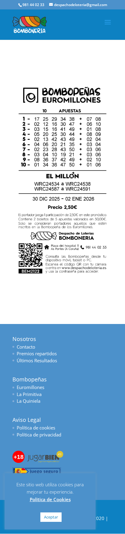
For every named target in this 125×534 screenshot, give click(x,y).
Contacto (26, 347)
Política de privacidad (39, 435)
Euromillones (30, 387)
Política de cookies (36, 428)
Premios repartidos (37, 353)
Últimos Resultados (37, 360)
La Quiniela (28, 401)
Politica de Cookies (50, 499)
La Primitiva (29, 394)
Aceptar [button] (51, 517)
